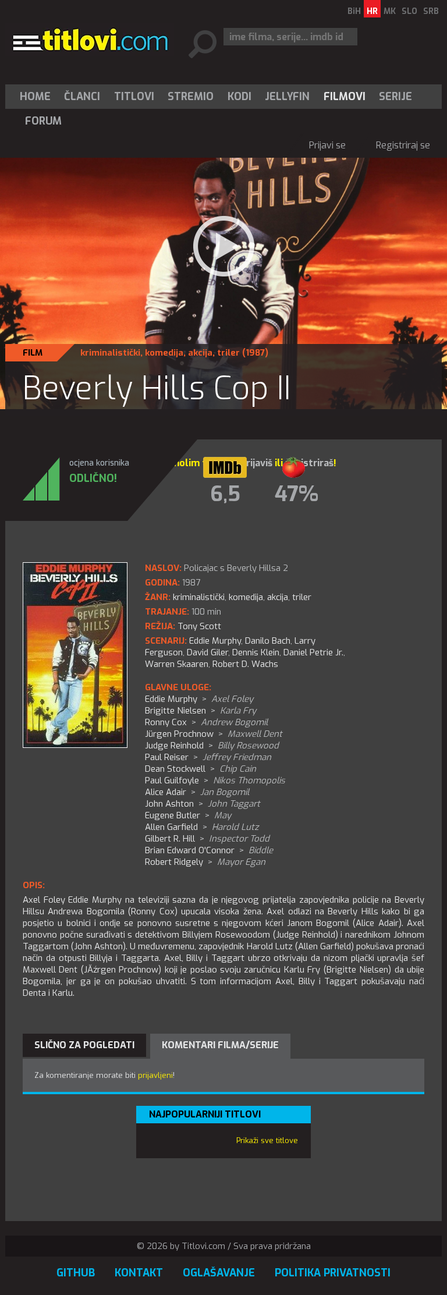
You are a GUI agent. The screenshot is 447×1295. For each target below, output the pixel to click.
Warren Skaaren (176, 664)
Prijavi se (327, 145)
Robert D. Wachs (245, 664)
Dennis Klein (255, 652)
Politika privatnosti (333, 1273)
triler (228, 353)
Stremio (191, 97)
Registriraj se (403, 145)
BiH (354, 11)
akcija (200, 353)
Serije (395, 97)
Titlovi (134, 97)
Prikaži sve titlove (267, 1140)
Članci (82, 97)
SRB (431, 11)
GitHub (75, 1273)
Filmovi (345, 97)
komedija (164, 353)
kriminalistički (110, 353)
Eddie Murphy (215, 641)
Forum (43, 121)
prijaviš (256, 463)
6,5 (225, 494)
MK (390, 11)
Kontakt (139, 1273)
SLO (409, 11)
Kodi (239, 97)
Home (35, 97)
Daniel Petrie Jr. (313, 652)
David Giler (207, 652)
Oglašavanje (219, 1273)
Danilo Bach (267, 641)
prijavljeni (155, 1075)
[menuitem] (38, 96)
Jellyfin (287, 97)
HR (372, 11)
